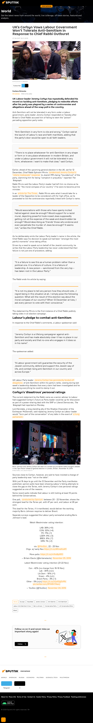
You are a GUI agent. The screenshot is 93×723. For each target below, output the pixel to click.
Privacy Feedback (64, 697)
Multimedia (64, 677)
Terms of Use (21, 697)
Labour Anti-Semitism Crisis (22, 606)
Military (40, 677)
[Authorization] (80, 2)
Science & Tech (52, 677)
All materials (16, 94)
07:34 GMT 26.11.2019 (20, 38)
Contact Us (31, 697)
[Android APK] (8, 703)
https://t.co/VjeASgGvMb (54, 581)
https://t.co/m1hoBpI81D (51, 554)
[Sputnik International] (11, 4)
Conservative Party (51, 606)
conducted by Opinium (32, 499)
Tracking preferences (78, 697)
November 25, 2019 (62, 558)
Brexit (15, 610)
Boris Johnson (38, 606)
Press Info (12, 697)
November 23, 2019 (57, 588)
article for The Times (27, 193)
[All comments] (3, 719)
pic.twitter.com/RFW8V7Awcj (46, 584)
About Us (4, 697)
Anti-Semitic (52, 602)
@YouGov (42, 546)
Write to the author (26, 94)
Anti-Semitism (62, 602)
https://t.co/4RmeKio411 (55, 549)
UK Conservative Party (66, 606)
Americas (13, 677)
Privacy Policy (52, 697)
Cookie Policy (41, 697)
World (15, 602)
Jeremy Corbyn (40, 602)
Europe (22, 602)
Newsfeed (30, 602)
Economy (30, 677)
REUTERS (17, 470)
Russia (21, 677)
